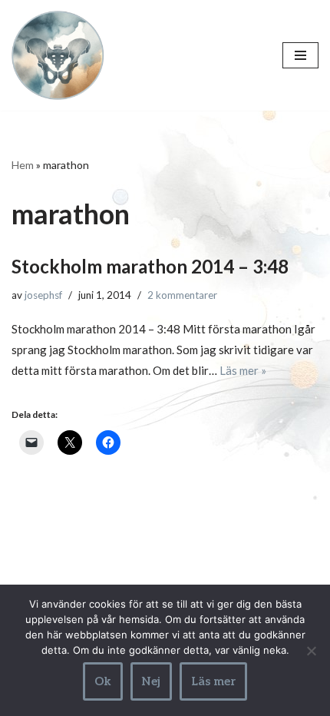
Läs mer (213, 681)
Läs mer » (242, 370)
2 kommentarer (182, 295)
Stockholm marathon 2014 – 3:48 (150, 266)
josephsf (43, 295)
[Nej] (310, 650)
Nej (151, 681)
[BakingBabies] (58, 55)
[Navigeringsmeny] (300, 55)
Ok (102, 681)
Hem (23, 164)
